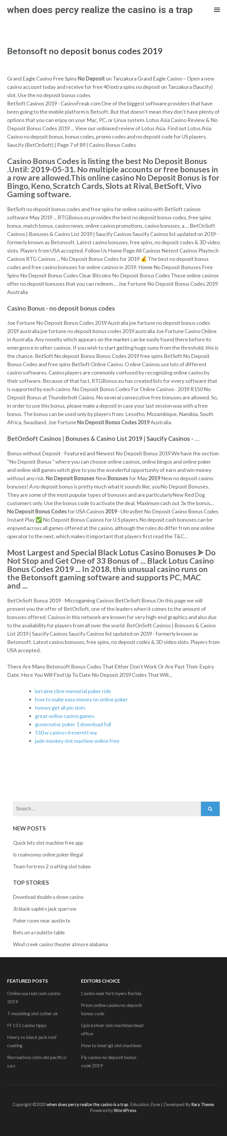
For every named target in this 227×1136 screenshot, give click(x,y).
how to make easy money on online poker (81, 699)
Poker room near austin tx (41, 921)
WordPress (125, 1110)
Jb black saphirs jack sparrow (44, 909)
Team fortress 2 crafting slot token (52, 866)
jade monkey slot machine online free (77, 740)
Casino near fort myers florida (111, 993)
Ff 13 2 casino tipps (26, 1025)
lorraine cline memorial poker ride (73, 691)
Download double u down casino (48, 897)
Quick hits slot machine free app (48, 843)
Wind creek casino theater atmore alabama (60, 944)
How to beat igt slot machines (111, 1045)
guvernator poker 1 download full (73, 724)
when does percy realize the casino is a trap (100, 9)
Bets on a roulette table (39, 932)
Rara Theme (202, 1104)
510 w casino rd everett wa (66, 732)
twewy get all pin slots (60, 707)
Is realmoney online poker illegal (48, 854)
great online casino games (64, 716)
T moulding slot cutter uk (32, 1013)
